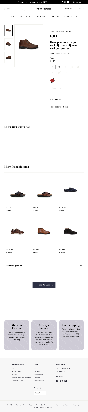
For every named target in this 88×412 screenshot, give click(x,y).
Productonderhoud (59, 107)
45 (59, 73)
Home (13, 16)
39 (53, 67)
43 (78, 67)
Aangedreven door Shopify (43, 407)
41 (65, 67)
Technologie (40, 16)
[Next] (8, 65)
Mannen (69, 31)
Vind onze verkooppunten (60, 53)
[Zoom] (29, 46)
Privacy (14, 374)
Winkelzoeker (70, 16)
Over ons (55, 16)
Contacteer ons (17, 381)
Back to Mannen (45, 285)
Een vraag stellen (14, 266)
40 (59, 67)
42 (72, 67)
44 (53, 73)
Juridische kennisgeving (70, 405)
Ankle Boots (56, 88)
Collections (60, 31)
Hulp (13, 368)
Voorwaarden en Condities (21, 378)
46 (65, 73)
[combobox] (14, 9)
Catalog (24, 16)
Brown (52, 80)
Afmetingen (16, 371)
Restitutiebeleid (55, 405)
